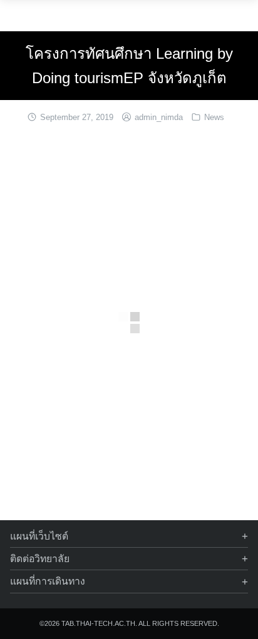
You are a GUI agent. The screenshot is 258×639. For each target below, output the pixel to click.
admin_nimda (159, 117)
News (214, 117)
